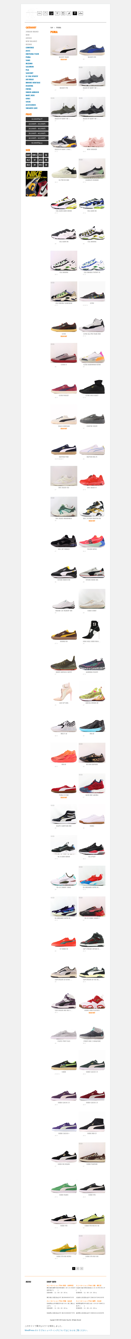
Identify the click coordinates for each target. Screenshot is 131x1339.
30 (46, 165)
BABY (28, 155)
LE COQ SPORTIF (32, 76)
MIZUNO (29, 64)
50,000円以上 (37, 143)
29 (35, 165)
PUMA (28, 57)
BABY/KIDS (30, 95)
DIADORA (29, 86)
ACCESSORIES (31, 105)
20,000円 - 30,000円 (37, 129)
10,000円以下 (37, 119)
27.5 (40, 160)
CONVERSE (30, 48)
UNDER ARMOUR (32, 92)
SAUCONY (29, 73)
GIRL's (34, 155)
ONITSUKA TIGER (32, 54)
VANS (28, 60)
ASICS (28, 51)
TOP (51, 28)
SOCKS (28, 102)
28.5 (28, 165)
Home (28, 1286)
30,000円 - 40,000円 (37, 133)
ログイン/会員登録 (33, 1301)
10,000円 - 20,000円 (37, 124)
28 (46, 160)
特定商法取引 (31, 1295)
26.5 (28, 160)
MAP (55, 1290)
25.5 (40, 155)
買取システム (31, 1292)
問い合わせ (30, 1289)
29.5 (40, 165)
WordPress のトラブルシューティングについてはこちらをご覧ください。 (57, 1330)
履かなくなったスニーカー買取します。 (91, 18)
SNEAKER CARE (31, 108)
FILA (27, 70)
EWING (28, 89)
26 (46, 155)
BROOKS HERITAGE (33, 83)
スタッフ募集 (31, 1298)
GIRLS (28, 99)
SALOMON (30, 67)
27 (35, 160)
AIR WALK (30, 80)
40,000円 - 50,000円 (37, 138)
